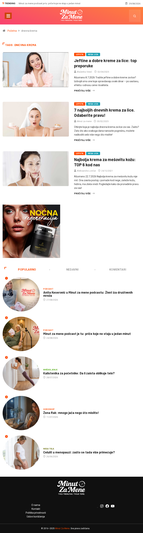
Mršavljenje (50, 370)
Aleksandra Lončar (86, 170)
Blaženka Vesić (84, 71)
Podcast (48, 289)
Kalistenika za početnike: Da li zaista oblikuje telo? (79, 373)
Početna (12, 30)
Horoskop (49, 409)
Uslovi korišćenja (36, 516)
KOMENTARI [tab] (117, 269)
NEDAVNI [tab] (72, 269)
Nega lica (93, 54)
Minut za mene (84, 121)
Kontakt (36, 508)
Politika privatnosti (36, 512)
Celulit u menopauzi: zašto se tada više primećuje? (79, 452)
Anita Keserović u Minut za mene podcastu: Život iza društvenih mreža (88, 293)
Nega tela (48, 449)
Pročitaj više (82, 90)
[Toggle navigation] (8, 16)
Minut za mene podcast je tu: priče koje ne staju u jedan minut (49, 3)
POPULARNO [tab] (27, 269)
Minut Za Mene (62, 528)
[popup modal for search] (134, 16)
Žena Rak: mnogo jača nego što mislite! (71, 413)
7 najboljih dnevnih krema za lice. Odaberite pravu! (104, 112)
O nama (35, 505)
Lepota (80, 54)
